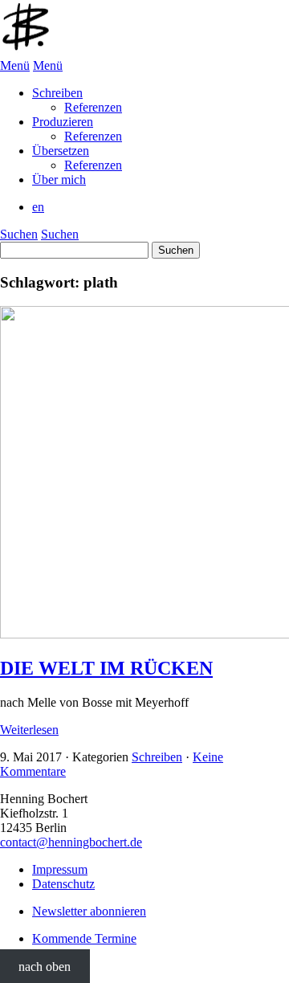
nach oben (44, 966)
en (38, 207)
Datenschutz (63, 884)
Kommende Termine (84, 938)
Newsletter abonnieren (89, 911)
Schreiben (157, 757)
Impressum (60, 869)
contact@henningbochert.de (71, 842)
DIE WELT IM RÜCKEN (106, 668)
